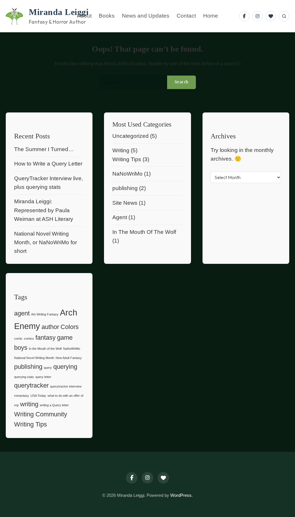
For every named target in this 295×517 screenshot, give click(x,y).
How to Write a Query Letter (48, 164)
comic (18, 338)
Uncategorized (130, 136)
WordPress (181, 495)
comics (29, 338)
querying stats (24, 377)
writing (29, 404)
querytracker (31, 385)
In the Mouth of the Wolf (45, 348)
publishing (125, 188)
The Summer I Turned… (44, 149)
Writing (120, 150)
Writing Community (40, 414)
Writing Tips (126, 159)
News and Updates (145, 16)
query (48, 367)
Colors (69, 326)
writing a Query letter (54, 405)
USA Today (38, 395)
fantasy (45, 337)
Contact (186, 16)
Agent (119, 217)
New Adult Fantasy (69, 358)
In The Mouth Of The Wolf (144, 232)
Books (107, 16)
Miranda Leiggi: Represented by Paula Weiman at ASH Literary (43, 210)
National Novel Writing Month (34, 358)
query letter (43, 377)
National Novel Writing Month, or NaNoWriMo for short (45, 242)
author (50, 326)
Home (210, 16)
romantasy (21, 395)
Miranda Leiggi (58, 12)
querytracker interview (66, 386)
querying (65, 366)
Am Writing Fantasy (44, 314)
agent (22, 313)
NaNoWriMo (127, 174)
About (84, 16)
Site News (124, 203)
